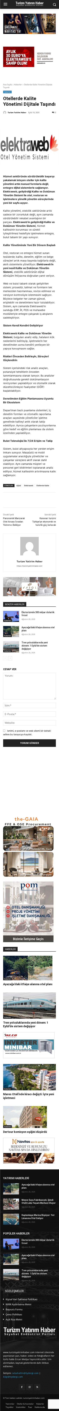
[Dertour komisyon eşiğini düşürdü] (25, 1117)
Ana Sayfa (7, 84)
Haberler (18, 84)
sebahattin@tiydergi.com (25, 1373)
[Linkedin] (31, 120)
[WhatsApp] (38, 120)
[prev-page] (5, 658)
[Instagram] (29, 1387)
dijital (18, 485)
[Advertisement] (29, 781)
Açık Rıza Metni (14, 1319)
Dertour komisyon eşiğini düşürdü (25, 1131)
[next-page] (10, 658)
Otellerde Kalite (42, 485)
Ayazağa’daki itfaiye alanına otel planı (27, 984)
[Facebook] (23, 120)
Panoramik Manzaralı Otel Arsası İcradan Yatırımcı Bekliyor (14, 521)
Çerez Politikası (14, 1314)
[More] (45, 120)
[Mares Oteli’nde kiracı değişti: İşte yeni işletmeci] (29, 1077)
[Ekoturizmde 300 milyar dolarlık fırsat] (11, 616)
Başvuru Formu (14, 1309)
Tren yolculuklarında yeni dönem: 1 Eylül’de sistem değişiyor (35, 645)
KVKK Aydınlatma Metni (18, 1304)
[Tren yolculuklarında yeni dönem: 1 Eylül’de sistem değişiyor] (11, 646)
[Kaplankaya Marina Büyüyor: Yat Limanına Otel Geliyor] (11, 1219)
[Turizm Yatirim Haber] (5, 112)
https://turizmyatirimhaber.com (29, 566)
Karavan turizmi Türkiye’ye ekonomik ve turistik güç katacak (44, 521)
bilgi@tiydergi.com (13, 1376)
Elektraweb (28, 485)
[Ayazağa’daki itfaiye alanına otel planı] (11, 631)
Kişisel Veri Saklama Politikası (21, 1299)
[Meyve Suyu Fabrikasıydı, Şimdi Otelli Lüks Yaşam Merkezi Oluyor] (11, 1204)
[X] (16, 120)
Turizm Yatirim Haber (17, 112)
